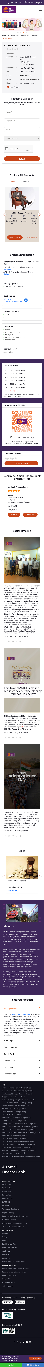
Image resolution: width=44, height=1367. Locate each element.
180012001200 (25, 75)
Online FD (6, 1279)
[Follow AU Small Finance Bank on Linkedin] (23, 1341)
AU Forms (5, 1205)
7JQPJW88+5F (8, 299)
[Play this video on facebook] (22, 681)
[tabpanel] (22, 24)
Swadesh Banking (9, 1219)
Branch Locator (8, 1198)
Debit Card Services (9, 1247)
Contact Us (6, 1258)
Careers (5, 1233)
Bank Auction (7, 1188)
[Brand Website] (29, 1341)
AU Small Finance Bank (18, 487)
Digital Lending (8, 1212)
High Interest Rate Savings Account (15, 1268)
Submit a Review (21, 463)
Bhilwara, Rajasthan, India (13, 302)
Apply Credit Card (9, 1275)
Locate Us (5, 1255)
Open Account (35, 1358)
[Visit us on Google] (17, 1341)
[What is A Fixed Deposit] (22, 867)
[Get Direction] (26, 301)
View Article (12, 890)
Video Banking (7, 1286)
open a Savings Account (21, 1014)
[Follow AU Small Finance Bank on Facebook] (14, 1341)
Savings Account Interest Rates (14, 1272)
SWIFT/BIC (6, 1202)
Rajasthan (25, 35)
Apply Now (6, 1251)
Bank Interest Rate (9, 1244)
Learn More (31, 237)
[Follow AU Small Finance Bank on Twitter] (20, 1341)
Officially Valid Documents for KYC (15, 1223)
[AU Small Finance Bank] (9, 9)
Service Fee (6, 1195)
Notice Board (7, 1191)
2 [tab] (20, 32)
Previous (4, 214)
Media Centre (7, 1184)
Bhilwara (35, 35)
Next (39, 214)
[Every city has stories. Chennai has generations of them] (22, 560)
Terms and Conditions (10, 1209)
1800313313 (12, 510)
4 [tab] (26, 32)
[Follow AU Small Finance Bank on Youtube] (26, 1341)
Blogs (4, 1240)
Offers (4, 1237)
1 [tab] (17, 32)
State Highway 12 (10, 352)
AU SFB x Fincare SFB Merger (13, 1227)
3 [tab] (23, 32)
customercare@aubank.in (29, 79)
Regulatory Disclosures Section (14, 1262)
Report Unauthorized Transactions (15, 1216)
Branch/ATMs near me (10, 35)
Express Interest (15, 237)
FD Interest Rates (9, 1282)
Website (14, 515)
